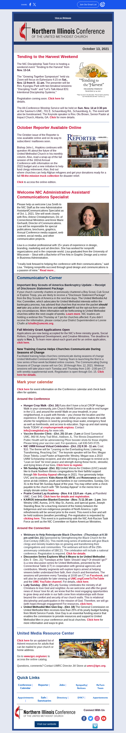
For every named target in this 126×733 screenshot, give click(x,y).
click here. (23, 342)
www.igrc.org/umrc (35, 656)
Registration (62, 371)
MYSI (72, 477)
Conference (25, 685)
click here (82, 581)
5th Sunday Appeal (45, 474)
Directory (62, 697)
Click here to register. (70, 465)
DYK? (81, 697)
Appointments (26, 697)
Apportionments (100, 698)
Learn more (73, 314)
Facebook (96, 575)
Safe (43, 697)
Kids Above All (58, 477)
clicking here (32, 518)
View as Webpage (63, 18)
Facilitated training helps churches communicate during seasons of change (60, 356)
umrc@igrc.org (96, 665)
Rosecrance (88, 477)
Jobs (62, 685)
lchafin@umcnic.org (40, 323)
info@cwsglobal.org (36, 430)
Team (100, 688)
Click (53, 117)
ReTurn (100, 685)
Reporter (43, 685)
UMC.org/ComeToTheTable (87, 578)
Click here (54, 98)
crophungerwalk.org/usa (58, 427)
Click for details (75, 553)
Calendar (25, 688)
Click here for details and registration (66, 496)
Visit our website (46, 724)
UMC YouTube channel (47, 581)
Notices (81, 688)
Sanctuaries (44, 700)
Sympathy (81, 685)
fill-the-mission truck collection (40, 175)
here (51, 490)
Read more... (47, 270)
